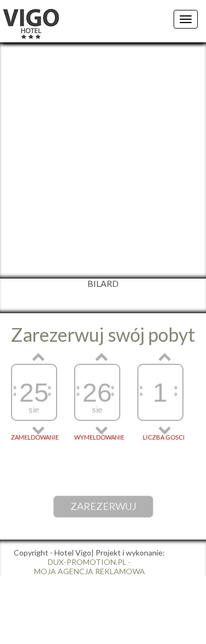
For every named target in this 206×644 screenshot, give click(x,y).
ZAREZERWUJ (103, 506)
